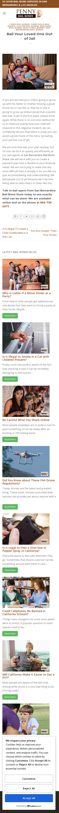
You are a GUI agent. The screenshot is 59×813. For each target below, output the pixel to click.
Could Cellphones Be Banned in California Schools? (23, 612)
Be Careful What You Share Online (25, 420)
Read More (10, 315)
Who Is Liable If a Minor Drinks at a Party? (26, 294)
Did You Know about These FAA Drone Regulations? (28, 481)
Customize (29, 778)
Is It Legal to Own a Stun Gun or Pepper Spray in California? (24, 549)
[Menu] (4, 13)
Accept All (29, 798)
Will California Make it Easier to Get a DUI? (28, 676)
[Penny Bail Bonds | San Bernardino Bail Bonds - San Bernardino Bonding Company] (29, 13)
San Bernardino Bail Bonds (33, 29)
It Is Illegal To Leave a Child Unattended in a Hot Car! (15, 232)
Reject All (29, 788)
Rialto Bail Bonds (34, 28)
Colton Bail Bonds (27, 26)
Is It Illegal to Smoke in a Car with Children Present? (25, 358)
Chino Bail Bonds (19, 24)
